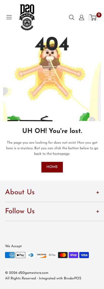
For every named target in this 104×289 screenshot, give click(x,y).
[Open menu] (9, 17)
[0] (93, 17)
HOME (52, 167)
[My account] (81, 17)
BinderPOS (72, 278)
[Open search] (71, 17)
